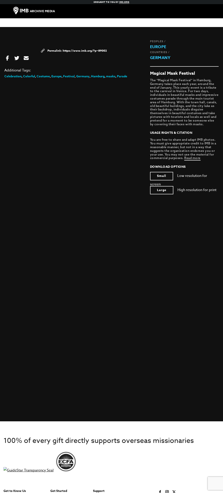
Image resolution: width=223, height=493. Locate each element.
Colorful (29, 76)
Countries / (160, 52)
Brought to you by (111, 1)
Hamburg (98, 76)
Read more (192, 158)
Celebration (13, 76)
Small (161, 176)
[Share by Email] (26, 58)
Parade (122, 76)
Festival (69, 76)
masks (110, 76)
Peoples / (158, 41)
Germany (160, 58)
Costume (43, 76)
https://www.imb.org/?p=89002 (85, 51)
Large (161, 190)
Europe (158, 47)
